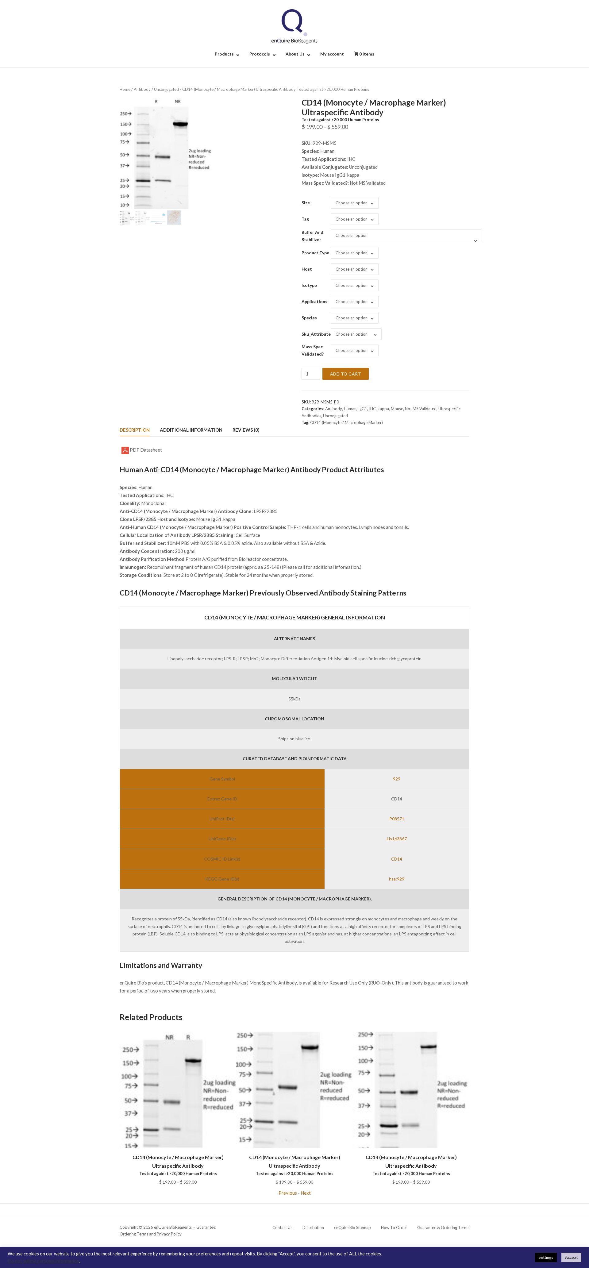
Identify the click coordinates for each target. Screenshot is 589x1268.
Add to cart (345, 373)
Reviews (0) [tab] (246, 430)
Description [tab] (135, 430)
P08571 (396, 818)
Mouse (397, 408)
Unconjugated (166, 89)
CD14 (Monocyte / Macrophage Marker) (346, 422)
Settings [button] (546, 1257)
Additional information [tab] (191, 430)
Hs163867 (397, 838)
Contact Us (282, 1227)
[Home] (294, 26)
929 (396, 778)
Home (125, 89)
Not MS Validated (421, 408)
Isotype (309, 285)
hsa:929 (396, 878)
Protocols (259, 53)
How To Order (394, 1227)
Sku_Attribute (316, 334)
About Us (295, 53)
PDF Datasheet (145, 450)
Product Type (315, 252)
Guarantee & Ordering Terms (443, 1227)
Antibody (142, 89)
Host (307, 269)
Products (224, 53)
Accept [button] (571, 1257)
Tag (305, 219)
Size (306, 202)
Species (309, 317)
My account (332, 53)
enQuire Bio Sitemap (352, 1227)
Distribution (313, 1227)
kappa (383, 408)
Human (350, 408)
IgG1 (362, 408)
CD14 (396, 858)
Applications (314, 301)
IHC (372, 408)
